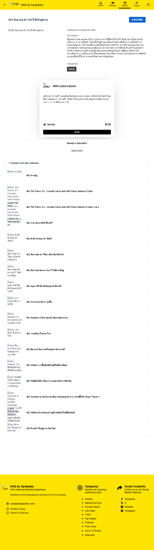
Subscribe (137, 20)
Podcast (89, 522)
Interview (90, 535)
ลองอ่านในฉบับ (93, 530)
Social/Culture (92, 506)
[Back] (4, 5)
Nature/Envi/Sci (93, 503)
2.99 (77, 132)
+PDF (88, 514)
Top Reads (90, 518)
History (72, 69)
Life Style (90, 510)
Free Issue (90, 526)
